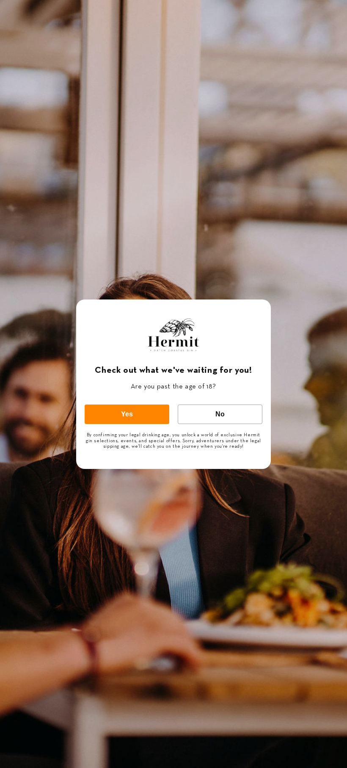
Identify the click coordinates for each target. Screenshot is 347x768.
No (220, 414)
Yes (127, 414)
